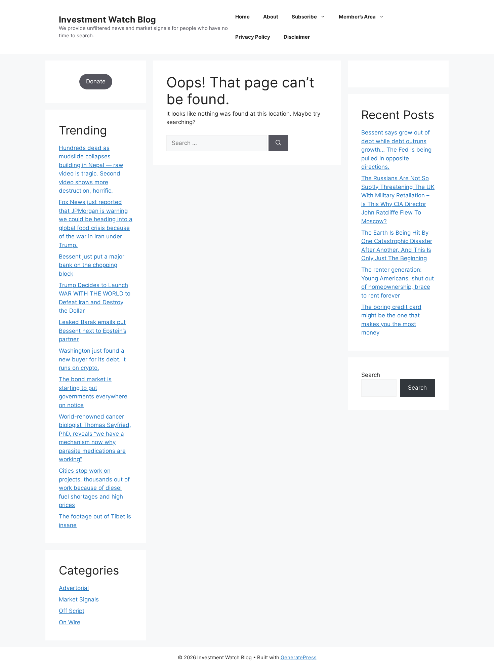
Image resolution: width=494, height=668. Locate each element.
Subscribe (304, 16)
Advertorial (74, 588)
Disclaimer (297, 37)
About (270, 16)
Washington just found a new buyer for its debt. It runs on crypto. (92, 359)
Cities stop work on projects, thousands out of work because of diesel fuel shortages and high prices (94, 487)
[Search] (278, 143)
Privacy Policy (252, 37)
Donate (96, 81)
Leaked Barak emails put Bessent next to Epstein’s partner (92, 331)
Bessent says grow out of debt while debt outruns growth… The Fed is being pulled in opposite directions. (396, 149)
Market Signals (79, 599)
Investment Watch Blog (107, 19)
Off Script (71, 610)
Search (370, 374)
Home (242, 16)
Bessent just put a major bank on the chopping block (91, 265)
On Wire (69, 622)
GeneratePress (299, 657)
